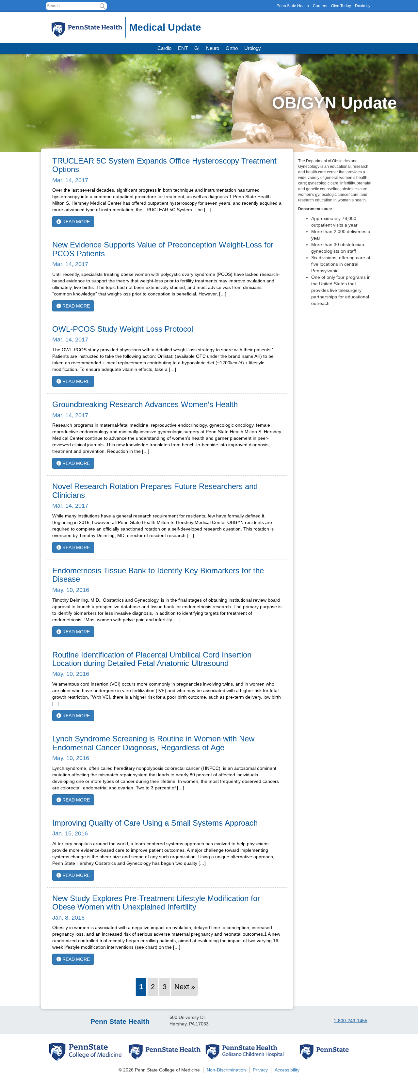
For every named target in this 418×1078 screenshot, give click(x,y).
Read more (75, 221)
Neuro (212, 48)
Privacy (260, 1069)
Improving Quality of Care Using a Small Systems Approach (155, 822)
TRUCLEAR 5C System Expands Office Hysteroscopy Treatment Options (164, 165)
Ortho (232, 48)
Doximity (362, 6)
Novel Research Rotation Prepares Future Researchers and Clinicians (155, 490)
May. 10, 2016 (70, 590)
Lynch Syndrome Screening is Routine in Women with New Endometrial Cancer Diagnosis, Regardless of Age (153, 743)
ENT (183, 48)
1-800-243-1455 (350, 1020)
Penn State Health (293, 6)
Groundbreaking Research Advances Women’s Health (145, 404)
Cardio (164, 48)
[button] (102, 6)
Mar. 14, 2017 (70, 180)
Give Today (341, 6)
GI (197, 48)
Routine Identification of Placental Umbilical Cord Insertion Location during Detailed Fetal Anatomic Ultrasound (151, 659)
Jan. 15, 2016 (70, 833)
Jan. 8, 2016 (68, 917)
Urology (252, 48)
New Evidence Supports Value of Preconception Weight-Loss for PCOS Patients (162, 249)
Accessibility (287, 1069)
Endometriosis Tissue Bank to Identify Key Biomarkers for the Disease (158, 574)
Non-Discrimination (226, 1069)
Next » (184, 987)
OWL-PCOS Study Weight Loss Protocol (122, 329)
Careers (320, 6)
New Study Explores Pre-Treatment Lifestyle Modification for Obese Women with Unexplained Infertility (156, 902)
